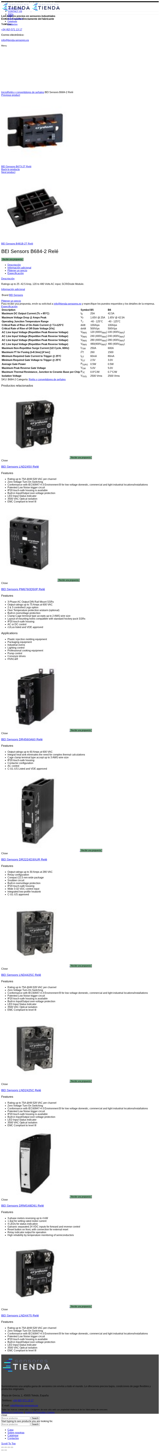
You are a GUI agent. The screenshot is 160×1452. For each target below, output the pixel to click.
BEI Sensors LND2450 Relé (20, 466)
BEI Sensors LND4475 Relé (20, 1315)
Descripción (14, 265)
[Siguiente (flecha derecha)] (5, 1450)
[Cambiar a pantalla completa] (9, 1447)
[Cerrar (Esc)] (2, 1447)
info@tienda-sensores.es (67, 303)
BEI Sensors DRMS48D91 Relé (22, 1205)
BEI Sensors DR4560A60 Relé (22, 739)
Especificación (16, 273)
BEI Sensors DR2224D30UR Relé (24, 859)
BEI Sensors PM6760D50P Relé (23, 589)
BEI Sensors (16, 295)
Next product (8, 172)
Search (35, 1418)
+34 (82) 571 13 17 (23, 1400)
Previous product (10, 95)
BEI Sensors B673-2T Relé (16, 166)
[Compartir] (5, 1447)
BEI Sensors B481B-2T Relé (17, 243)
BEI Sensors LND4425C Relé (21, 975)
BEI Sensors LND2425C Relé (21, 1090)
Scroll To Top (8, 1443)
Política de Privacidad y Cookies (40, 1412)
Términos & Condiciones (12, 1412)
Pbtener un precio (17, 270)
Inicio (4, 92)
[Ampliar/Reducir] (12, 1447)
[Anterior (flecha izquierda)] (2, 1450)
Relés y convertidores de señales (25, 92)
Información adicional (19, 267)
